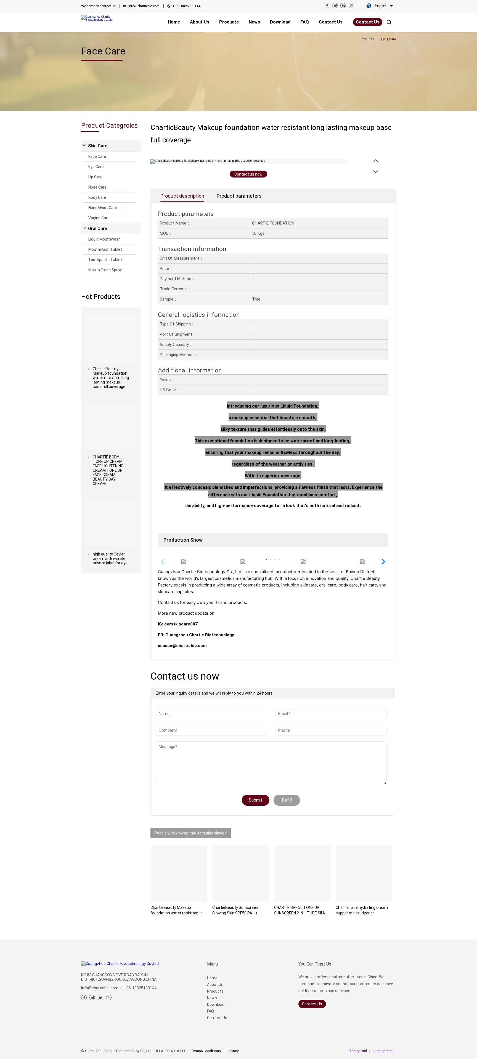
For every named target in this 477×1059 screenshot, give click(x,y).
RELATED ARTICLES (171, 1051)
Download (215, 1004)
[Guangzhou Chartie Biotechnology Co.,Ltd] (104, 18)
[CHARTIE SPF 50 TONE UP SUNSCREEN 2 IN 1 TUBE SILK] (302, 873)
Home (212, 978)
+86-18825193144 (186, 6)
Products (215, 991)
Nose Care (97, 187)
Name (163, 705)
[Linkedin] (343, 5)
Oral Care (97, 228)
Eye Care (96, 167)
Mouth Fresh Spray (105, 270)
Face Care (97, 156)
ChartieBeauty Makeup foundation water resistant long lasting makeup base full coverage (111, 378)
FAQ (210, 1011)
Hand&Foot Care (102, 207)
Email (282, 705)
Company (166, 722)
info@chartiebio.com (144, 6)
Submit (256, 800)
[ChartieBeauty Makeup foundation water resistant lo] (178, 873)
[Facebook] (326, 5)
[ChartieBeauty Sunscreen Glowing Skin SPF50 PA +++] (240, 873)
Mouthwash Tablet (105, 249)
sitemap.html (383, 1051)
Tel (280, 722)
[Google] (351, 5)
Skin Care (97, 145)
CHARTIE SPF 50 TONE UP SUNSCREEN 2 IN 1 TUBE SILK (299, 910)
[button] (381, 561)
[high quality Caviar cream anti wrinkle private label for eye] (111, 523)
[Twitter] (335, 5)
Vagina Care (99, 218)
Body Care (97, 197)
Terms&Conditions (206, 1051)
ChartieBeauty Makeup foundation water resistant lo (176, 910)
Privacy (233, 1051)
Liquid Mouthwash (104, 239)
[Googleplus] (109, 997)
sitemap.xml (357, 1051)
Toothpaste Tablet (105, 259)
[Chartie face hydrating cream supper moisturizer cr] (364, 873)
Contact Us (368, 22)
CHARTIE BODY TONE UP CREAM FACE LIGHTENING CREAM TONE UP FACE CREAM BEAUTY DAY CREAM (108, 470)
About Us (215, 984)
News (165, 744)
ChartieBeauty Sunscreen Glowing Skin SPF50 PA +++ (236, 910)
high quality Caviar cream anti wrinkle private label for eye (110, 558)
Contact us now (248, 174)
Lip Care (95, 177)
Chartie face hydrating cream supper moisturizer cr (362, 910)
